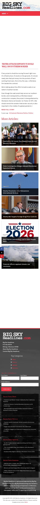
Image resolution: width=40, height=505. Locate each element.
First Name (5, 375)
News (14, 359)
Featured (13, 113)
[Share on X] (2, 252)
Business (15, 368)
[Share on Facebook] (2, 249)
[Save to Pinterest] (2, 256)
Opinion (14, 365)
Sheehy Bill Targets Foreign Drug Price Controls (20, 216)
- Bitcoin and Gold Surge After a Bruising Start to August (19, 468)
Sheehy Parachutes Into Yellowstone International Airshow (16, 192)
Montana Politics (22, 113)
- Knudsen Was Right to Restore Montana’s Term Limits (19, 451)
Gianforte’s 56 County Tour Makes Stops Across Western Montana (20, 142)
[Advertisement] (20, 39)
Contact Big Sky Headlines (11, 351)
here (26, 502)
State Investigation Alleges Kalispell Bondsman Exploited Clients (20, 167)
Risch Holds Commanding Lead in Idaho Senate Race (19, 240)
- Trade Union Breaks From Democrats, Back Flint (17, 426)
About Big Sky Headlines (10, 349)
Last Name (24, 375)
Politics (30, 113)
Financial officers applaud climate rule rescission (16, 265)
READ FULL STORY (7, 109)
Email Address (6, 382)
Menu (4, 14)
